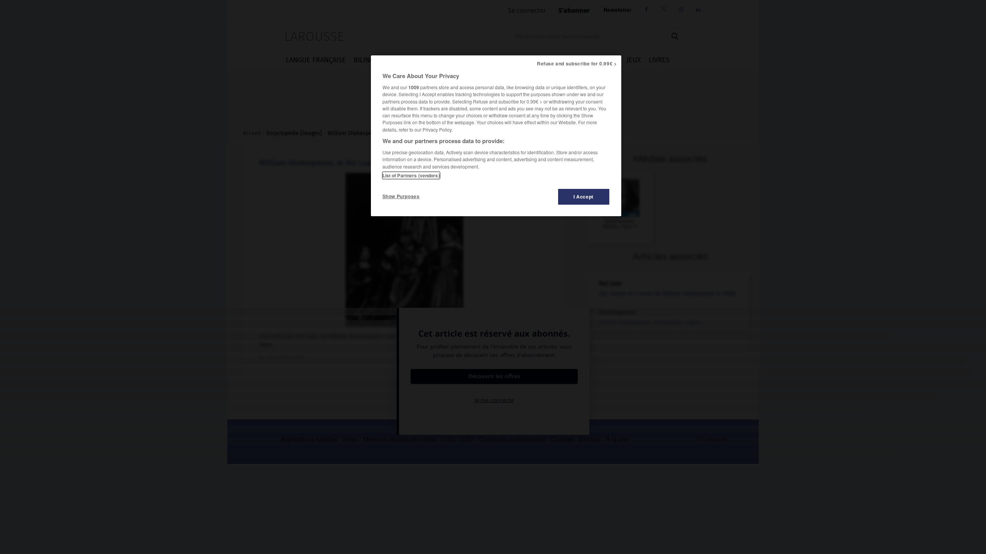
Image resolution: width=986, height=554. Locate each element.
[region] (496, 135)
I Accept (583, 196)
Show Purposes (401, 196)
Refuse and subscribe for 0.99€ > (577, 63)
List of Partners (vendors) (411, 175)
